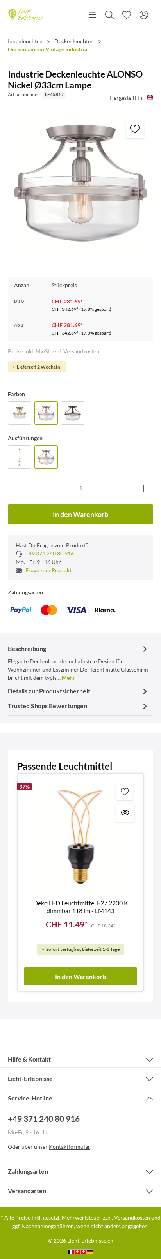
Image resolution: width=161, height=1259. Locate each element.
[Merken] (135, 129)
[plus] (143, 488)
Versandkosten (132, 1217)
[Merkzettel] (126, 15)
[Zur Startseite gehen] (25, 14)
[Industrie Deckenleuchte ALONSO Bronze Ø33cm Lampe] (72, 413)
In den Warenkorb (80, 514)
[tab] (78, 662)
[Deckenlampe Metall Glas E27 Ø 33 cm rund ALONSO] (19, 413)
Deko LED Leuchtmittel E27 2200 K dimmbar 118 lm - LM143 (80, 906)
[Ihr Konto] (144, 15)
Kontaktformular (69, 1146)
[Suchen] (109, 15)
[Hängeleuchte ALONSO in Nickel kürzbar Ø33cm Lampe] (19, 457)
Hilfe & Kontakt (29, 1059)
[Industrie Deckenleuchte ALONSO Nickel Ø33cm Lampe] (46, 413)
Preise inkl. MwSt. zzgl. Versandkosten (53, 351)
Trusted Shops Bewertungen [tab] (47, 705)
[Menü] (92, 15)
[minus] (17, 488)
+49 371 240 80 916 (49, 553)
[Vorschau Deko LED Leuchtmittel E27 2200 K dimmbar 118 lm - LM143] (125, 813)
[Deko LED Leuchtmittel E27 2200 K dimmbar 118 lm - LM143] (80, 836)
